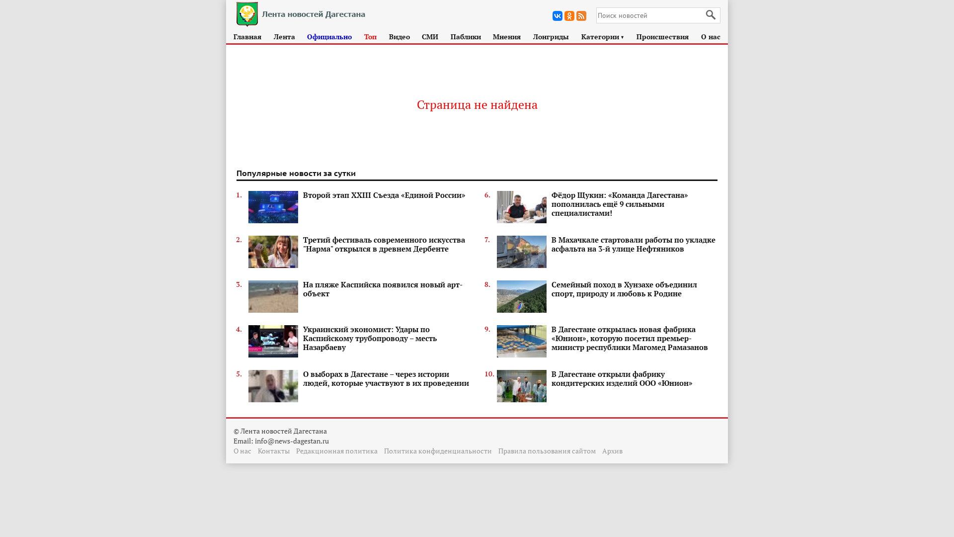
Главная (247, 36)
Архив (612, 450)
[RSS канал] (581, 16)
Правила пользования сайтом (547, 450)
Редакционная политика (337, 450)
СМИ (430, 36)
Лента (284, 36)
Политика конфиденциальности (438, 450)
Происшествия (662, 36)
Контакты (274, 450)
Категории (603, 36)
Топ (370, 36)
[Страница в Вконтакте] (557, 16)
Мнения (507, 36)
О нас (710, 36)
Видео (399, 36)
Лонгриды (551, 36)
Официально (329, 36)
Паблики (466, 36)
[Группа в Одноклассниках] (569, 16)
